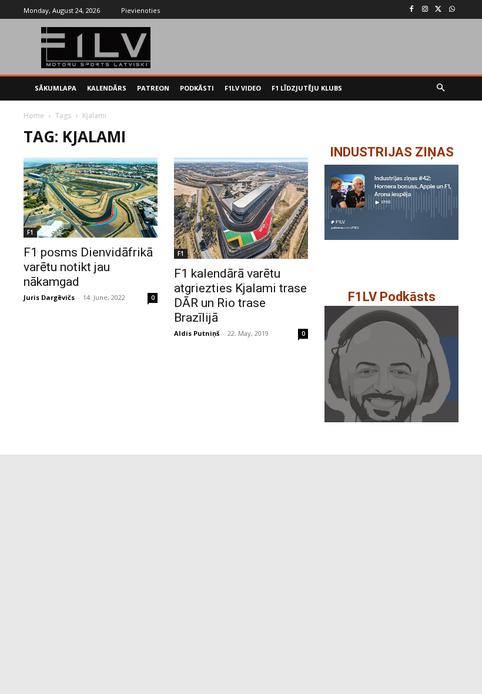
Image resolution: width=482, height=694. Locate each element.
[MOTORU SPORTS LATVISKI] (96, 47)
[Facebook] (412, 9)
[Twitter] (438, 9)
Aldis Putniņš (196, 333)
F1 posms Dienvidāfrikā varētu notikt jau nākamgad (88, 267)
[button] (441, 88)
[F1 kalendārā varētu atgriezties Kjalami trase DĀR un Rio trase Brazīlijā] (241, 208)
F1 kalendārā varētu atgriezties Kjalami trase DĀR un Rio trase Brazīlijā (240, 295)
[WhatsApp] (451, 9)
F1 (30, 232)
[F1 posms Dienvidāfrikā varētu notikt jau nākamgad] (91, 198)
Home (34, 116)
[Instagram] (425, 9)
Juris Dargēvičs (49, 297)
